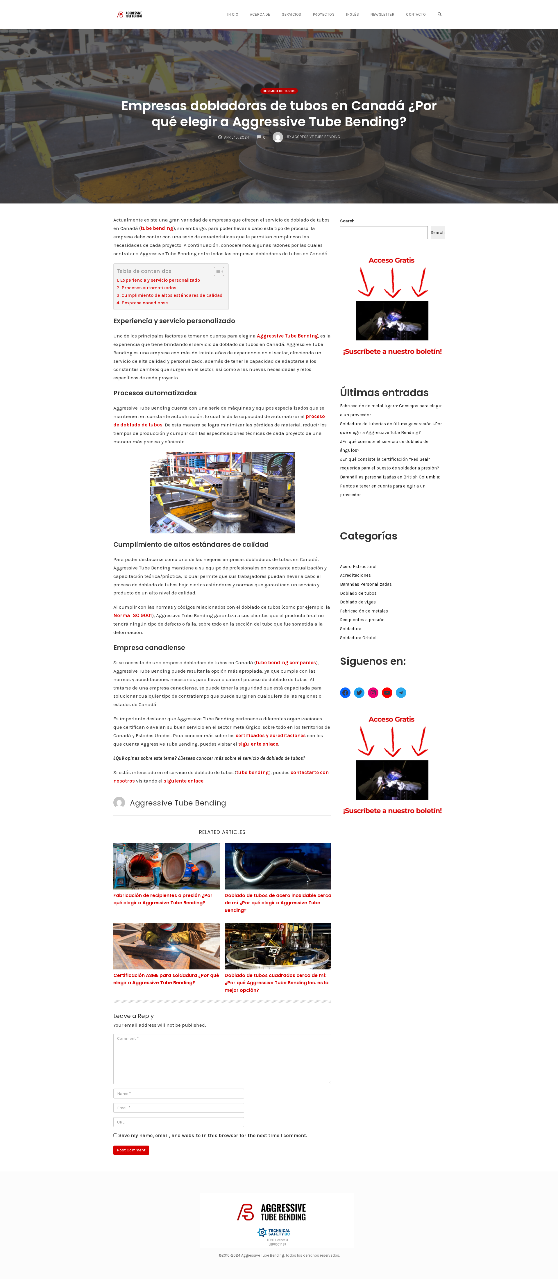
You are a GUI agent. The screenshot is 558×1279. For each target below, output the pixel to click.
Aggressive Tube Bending (178, 803)
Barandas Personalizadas (366, 584)
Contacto (416, 14)
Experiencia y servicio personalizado (160, 280)
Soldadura (350, 628)
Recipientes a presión (362, 619)
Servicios (291, 14)
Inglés (352, 14)
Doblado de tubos (279, 91)
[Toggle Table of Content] (216, 271)
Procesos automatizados (148, 287)
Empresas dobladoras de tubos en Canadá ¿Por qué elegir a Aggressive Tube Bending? (279, 114)
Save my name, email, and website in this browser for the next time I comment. (212, 1135)
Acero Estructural (358, 566)
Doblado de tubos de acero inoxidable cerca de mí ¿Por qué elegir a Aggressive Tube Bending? (278, 903)
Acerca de (260, 14)
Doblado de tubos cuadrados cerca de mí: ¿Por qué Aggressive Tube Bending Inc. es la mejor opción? (276, 983)
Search (347, 221)
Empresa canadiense (144, 303)
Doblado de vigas (358, 602)
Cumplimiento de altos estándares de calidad (172, 295)
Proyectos (324, 14)
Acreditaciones (355, 575)
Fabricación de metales (364, 611)
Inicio (232, 14)
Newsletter (382, 14)
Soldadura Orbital (358, 637)
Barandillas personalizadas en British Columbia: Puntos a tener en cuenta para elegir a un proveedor (390, 485)
